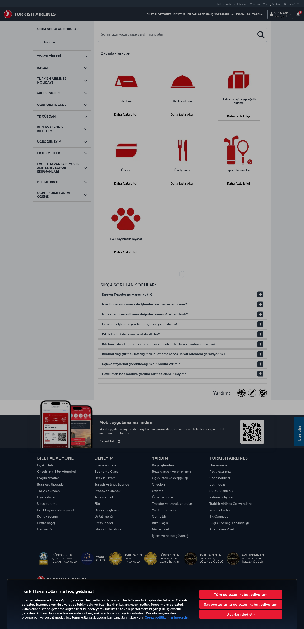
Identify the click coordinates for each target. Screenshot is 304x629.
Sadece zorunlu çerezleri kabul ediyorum (241, 604)
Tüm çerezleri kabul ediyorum (241, 594)
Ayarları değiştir (241, 614)
